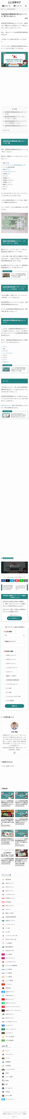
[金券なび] (14, 2)
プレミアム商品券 (10, 1036)
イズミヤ (5, 176)
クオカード (9, 671)
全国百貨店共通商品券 (8, 558)
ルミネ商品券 (9, 973)
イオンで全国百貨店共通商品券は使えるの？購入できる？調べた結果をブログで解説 (18, 369)
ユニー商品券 (9, 976)
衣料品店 (8, 1091)
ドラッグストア (9, 1054)
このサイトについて (7, 1112)
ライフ (5, 359)
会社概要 (4, 1113)
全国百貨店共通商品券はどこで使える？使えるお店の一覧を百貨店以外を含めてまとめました (18, 415)
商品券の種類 (9, 651)
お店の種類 (8, 631)
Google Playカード (10, 995)
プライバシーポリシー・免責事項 (19, 1113)
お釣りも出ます (5, 405)
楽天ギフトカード (10, 999)
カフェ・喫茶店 (9, 1076)
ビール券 (8, 688)
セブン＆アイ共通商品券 (11, 965)
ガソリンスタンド (10, 1099)
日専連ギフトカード (10, 898)
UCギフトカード (11, 663)
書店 (7, 1084)
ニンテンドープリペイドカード (13, 1006)
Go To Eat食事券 (9, 1040)
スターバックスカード (11, 1029)
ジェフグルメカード (12, 684)
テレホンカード (9, 1025)
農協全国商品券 (9, 946)
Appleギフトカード (10, 991)
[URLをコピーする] (26, 580)
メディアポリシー (15, 1112)
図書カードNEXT (11, 676)
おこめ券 (8, 692)
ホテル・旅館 (9, 1095)
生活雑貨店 (8, 1065)
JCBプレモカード (10, 1014)
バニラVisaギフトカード (11, 1021)
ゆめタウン (6, 361)
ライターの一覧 (23, 1112)
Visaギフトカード (10, 1018)
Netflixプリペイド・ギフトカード (13, 1010)
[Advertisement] (14, 86)
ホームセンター (9, 1088)
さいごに (7, 130)
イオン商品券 (10, 700)
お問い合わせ (9, 1113)
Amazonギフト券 (10, 950)
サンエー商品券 (9, 980)
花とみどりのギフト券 (11, 939)
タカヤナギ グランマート (10, 171)
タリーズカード (9, 1033)
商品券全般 (8, 879)
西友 (4, 348)
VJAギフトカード (11, 659)
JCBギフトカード (11, 655)
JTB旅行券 (8, 988)
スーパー (8, 1050)
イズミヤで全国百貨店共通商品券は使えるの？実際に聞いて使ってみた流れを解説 (18, 275)
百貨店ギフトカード (10, 920)
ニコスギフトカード (12, 667)
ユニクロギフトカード (11, 961)
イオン (5, 346)
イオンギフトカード (10, 958)
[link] (14, 753)
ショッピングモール (10, 1069)
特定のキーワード (10, 641)
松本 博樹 (14, 732)
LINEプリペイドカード (11, 1003)
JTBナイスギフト (10, 905)
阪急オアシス (6, 169)
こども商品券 (9, 943)
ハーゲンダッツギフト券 (13, 696)
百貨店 (7, 1073)
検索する (14, 706)
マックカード (9, 984)
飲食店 (7, 1080)
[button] (3, 580)
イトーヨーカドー (8, 353)
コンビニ (8, 1058)
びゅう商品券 (9, 969)
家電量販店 (8, 1061)
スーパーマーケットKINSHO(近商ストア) (14, 165)
